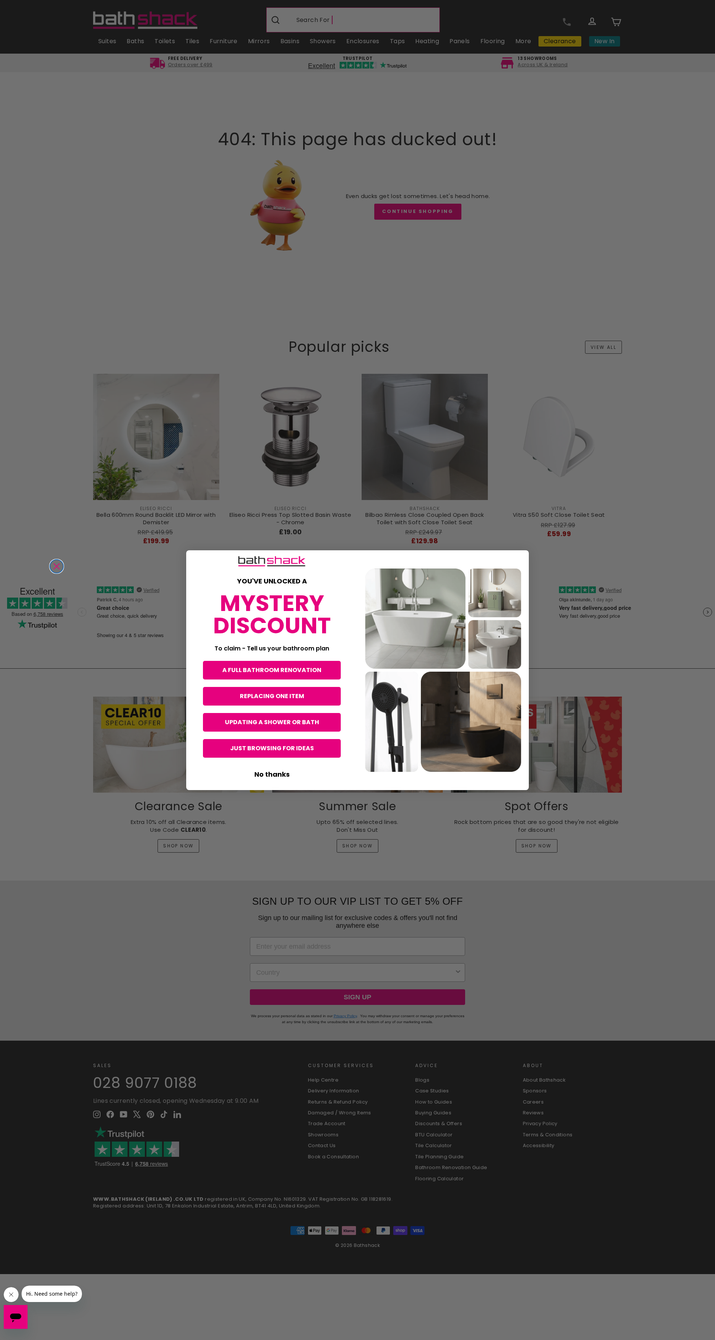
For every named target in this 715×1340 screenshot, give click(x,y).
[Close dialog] (56, 566)
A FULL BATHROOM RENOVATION (271, 670)
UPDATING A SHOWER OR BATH (272, 722)
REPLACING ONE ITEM (272, 696)
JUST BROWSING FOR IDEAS (272, 748)
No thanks (272, 774)
